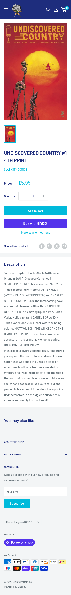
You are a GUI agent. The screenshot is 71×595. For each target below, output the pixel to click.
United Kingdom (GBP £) (19, 522)
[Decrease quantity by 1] (23, 196)
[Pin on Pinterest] (49, 246)
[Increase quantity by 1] (43, 196)
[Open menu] (6, 9)
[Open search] (48, 10)
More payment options (35, 232)
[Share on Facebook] (42, 246)
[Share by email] (64, 246)
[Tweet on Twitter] (57, 246)
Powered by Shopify (15, 586)
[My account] (56, 10)
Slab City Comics (15, 169)
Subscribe (17, 503)
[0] (63, 9)
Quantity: (10, 196)
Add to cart (35, 210)
